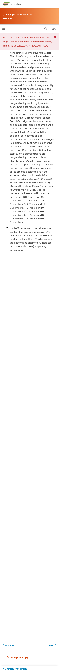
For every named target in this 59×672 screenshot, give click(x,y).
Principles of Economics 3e (21, 14)
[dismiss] (54, 37)
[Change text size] (53, 29)
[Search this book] (45, 28)
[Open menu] (3, 28)
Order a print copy (17, 657)
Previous (10, 645)
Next (51, 645)
